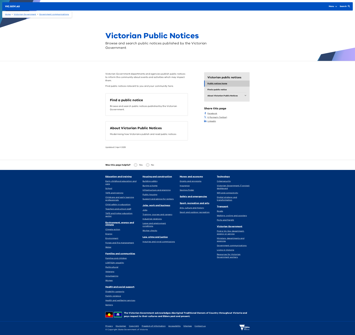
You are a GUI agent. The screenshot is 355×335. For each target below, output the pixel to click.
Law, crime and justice (155, 237)
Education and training (118, 176)
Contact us (200, 326)
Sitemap (187, 326)
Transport (222, 206)
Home (8, 14)
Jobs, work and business (156, 205)
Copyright (134, 326)
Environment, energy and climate (119, 223)
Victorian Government (25, 14)
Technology (223, 176)
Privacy (109, 326)
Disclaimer (121, 326)
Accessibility (174, 326)
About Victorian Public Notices (136, 128)
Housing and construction (157, 176)
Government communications (54, 14)
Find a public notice (126, 100)
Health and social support (120, 287)
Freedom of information (154, 326)
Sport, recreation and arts (194, 203)
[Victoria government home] (244, 328)
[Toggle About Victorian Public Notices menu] (246, 96)
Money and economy (191, 176)
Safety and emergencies (193, 196)
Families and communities (120, 254)
